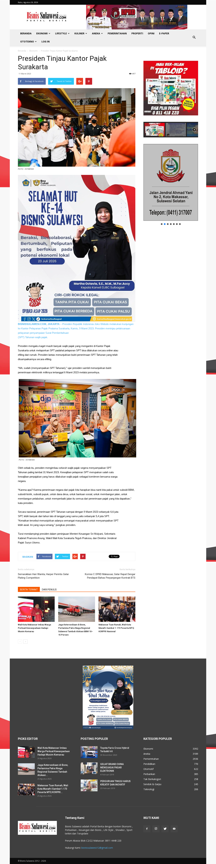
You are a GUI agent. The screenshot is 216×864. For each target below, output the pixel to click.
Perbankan (149, 774)
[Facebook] (146, 828)
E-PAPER (164, 33)
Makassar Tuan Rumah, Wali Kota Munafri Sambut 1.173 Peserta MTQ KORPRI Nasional (116, 628)
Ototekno (27, 41)
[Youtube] (174, 828)
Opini (151, 33)
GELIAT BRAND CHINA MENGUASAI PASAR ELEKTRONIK (112, 767)
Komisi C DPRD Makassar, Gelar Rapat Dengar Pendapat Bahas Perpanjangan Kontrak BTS (110, 576)
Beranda (26, 33)
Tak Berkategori (152, 779)
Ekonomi (42, 33)
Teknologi (148, 789)
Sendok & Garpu (152, 784)
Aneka (96, 33)
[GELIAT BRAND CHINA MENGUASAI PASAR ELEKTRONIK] (89, 768)
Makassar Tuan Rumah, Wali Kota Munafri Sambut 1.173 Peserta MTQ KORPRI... (52, 789)
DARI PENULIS (49, 589)
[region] (170, 95)
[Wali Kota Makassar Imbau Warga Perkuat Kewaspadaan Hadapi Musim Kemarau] (36, 609)
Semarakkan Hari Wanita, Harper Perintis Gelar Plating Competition (43, 576)
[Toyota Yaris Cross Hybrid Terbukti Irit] (89, 752)
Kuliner (79, 33)
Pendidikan (149, 763)
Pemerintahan (117, 33)
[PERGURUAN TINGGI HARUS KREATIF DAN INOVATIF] (89, 785)
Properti (137, 33)
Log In (46, 41)
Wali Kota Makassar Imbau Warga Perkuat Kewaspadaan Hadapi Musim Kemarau (34, 628)
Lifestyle (61, 33)
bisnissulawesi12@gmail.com (97, 847)
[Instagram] (156, 828)
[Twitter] (165, 828)
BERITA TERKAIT (29, 589)
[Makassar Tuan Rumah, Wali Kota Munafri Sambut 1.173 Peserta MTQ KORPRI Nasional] (117, 609)
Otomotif (148, 769)
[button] (194, 37)
